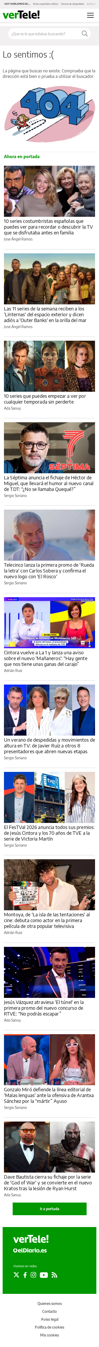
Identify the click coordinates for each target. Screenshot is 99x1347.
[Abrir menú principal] (90, 15)
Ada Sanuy (12, 408)
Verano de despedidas (72, 3)
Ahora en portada (22, 156)
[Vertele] (31, 1239)
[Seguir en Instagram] (33, 1275)
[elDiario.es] (30, 1250)
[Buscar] (85, 33)
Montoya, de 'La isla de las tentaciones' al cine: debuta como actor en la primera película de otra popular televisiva (47, 920)
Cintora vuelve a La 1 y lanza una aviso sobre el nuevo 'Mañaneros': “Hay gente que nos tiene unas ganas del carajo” (45, 658)
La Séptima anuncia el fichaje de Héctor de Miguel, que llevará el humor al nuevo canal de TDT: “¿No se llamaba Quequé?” (48, 483)
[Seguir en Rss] (54, 1275)
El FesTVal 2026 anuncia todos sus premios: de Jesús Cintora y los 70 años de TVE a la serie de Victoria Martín (49, 833)
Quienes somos (49, 1303)
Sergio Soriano (15, 495)
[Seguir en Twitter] (16, 1275)
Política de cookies (49, 1327)
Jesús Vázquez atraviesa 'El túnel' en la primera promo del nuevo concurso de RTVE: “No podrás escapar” (44, 1008)
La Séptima (93, 3)
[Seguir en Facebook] (25, 1275)
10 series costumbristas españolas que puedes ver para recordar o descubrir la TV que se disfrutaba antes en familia (48, 226)
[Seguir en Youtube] (44, 1275)
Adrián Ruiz (13, 670)
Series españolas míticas (45, 3)
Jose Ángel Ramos (18, 239)
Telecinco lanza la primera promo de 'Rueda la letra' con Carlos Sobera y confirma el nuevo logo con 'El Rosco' (49, 570)
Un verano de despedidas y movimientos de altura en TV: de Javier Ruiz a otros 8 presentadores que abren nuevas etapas (49, 745)
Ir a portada (49, 1209)
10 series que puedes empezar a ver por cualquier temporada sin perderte (45, 399)
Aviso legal (49, 1319)
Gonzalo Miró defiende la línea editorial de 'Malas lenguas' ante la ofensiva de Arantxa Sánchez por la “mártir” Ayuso (49, 1095)
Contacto (49, 1311)
